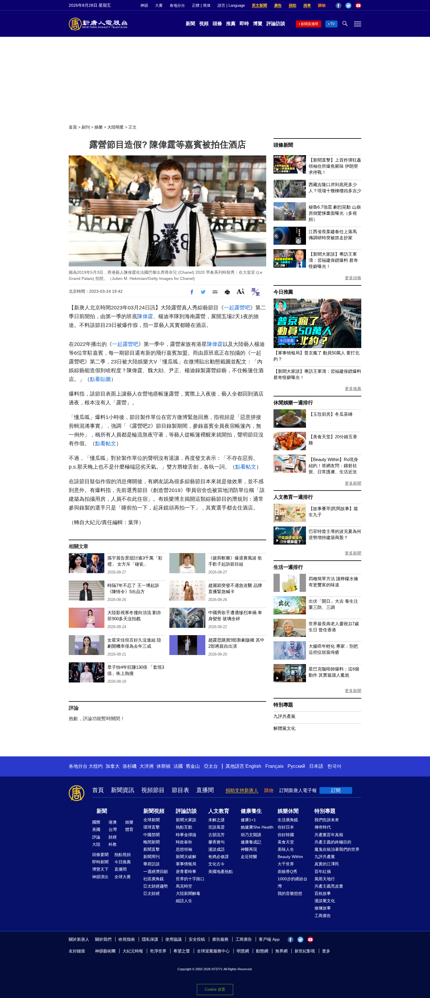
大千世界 (286, 864)
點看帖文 (105, 443)
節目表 (180, 790)
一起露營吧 (237, 308)
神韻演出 (100, 876)
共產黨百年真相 (328, 834)
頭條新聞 (283, 145)
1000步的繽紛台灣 (292, 882)
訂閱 (335, 790)
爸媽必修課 (218, 856)
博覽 (257, 23)
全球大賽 (122, 876)
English (253, 766)
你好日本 (286, 827)
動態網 (262, 951)
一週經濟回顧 (155, 871)
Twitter (348, 5)
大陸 (96, 844)
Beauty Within (290, 856)
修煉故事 (322, 908)
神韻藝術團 (105, 951)
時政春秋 (184, 842)
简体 (207, 5)
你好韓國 (286, 834)
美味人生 (286, 849)
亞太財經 (151, 893)
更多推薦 (353, 388)
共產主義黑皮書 (328, 886)
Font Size (240, 291)
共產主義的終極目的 (332, 842)
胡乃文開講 (251, 834)
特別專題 (283, 705)
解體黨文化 (284, 728)
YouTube (358, 5)
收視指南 (126, 939)
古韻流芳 (216, 834)
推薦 (230, 23)
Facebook (338, 5)
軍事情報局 (186, 864)
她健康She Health (257, 827)
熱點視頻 (122, 854)
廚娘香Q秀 (287, 871)
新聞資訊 (122, 790)
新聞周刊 (151, 856)
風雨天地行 (324, 878)
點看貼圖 (100, 379)
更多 (326, 951)
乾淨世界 (158, 951)
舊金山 (193, 766)
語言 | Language (231, 5)
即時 (244, 23)
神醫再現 (249, 849)
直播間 (205, 790)
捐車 (307, 5)
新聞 (190, 23)
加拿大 (113, 766)
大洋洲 (147, 766)
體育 (129, 829)
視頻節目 (153, 790)
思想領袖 (184, 849)
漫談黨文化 (324, 900)
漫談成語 (216, 849)
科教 (113, 844)
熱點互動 (184, 827)
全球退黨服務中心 (213, 951)
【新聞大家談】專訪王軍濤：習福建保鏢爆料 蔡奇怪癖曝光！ (333, 260)
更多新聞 (353, 483)
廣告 (278, 5)
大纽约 (96, 766)
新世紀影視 (305, 951)
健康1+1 (248, 819)
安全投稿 (197, 939)
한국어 (334, 766)
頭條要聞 (100, 854)
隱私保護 (150, 939)
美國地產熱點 (220, 871)
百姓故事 (322, 893)
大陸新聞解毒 (188, 893)
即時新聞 (100, 862)
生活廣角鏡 (288, 819)
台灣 (113, 829)
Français (274, 766)
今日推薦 (283, 292)
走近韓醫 (249, 856)
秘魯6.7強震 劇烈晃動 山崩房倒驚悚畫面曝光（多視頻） (335, 213)
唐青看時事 (186, 871)
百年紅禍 (322, 871)
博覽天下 (100, 869)
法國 (178, 766)
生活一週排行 (288, 567)
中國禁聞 (151, 834)
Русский (296, 766)
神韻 (144, 5)
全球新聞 (151, 819)
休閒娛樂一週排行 (293, 403)
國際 (96, 822)
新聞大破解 (186, 856)
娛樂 (98, 127)
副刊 (86, 127)
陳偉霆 (145, 316)
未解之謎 (216, 819)
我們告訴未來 (326, 819)
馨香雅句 (216, 842)
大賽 (159, 5)
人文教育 (218, 811)
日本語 (316, 766)
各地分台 (177, 5)
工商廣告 (322, 915)
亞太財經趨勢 (155, 886)
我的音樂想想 (290, 893)
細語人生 (184, 900)
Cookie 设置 (215, 989)
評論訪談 (275, 23)
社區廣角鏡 (153, 878)
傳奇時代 (322, 827)
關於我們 (103, 939)
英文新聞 (259, 5)
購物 (322, 5)
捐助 (292, 5)
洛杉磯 (130, 766)
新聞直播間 (309, 24)
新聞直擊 (151, 849)
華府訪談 (151, 864)
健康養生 (251, 811)
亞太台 (211, 766)
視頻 (204, 23)
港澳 (113, 822)
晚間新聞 (151, 842)
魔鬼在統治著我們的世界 (337, 849)
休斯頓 (163, 766)
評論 (96, 837)
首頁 (73, 127)
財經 (113, 837)
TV (332, 24)
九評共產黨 (284, 716)
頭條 (217, 23)
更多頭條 (353, 278)
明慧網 (243, 951)
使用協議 (173, 939)
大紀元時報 (133, 951)
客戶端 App (269, 939)
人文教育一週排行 (293, 497)
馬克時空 (184, 886)
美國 (96, 829)
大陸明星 (115, 127)
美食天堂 (286, 842)
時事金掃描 (186, 834)
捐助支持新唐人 (242, 790)
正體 (195, 5)
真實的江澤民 (326, 864)
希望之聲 (181, 951)
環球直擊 (151, 827)
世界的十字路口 (190, 878)
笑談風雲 (216, 827)
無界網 (281, 951)
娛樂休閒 (288, 811)
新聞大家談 (186, 819)
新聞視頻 (153, 811)
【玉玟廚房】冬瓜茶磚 (330, 414)
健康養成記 (251, 842)
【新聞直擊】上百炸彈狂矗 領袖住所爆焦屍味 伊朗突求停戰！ (335, 166)
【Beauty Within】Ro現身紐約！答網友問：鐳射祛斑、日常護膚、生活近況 (333, 465)
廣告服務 (220, 939)
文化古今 (216, 864)
